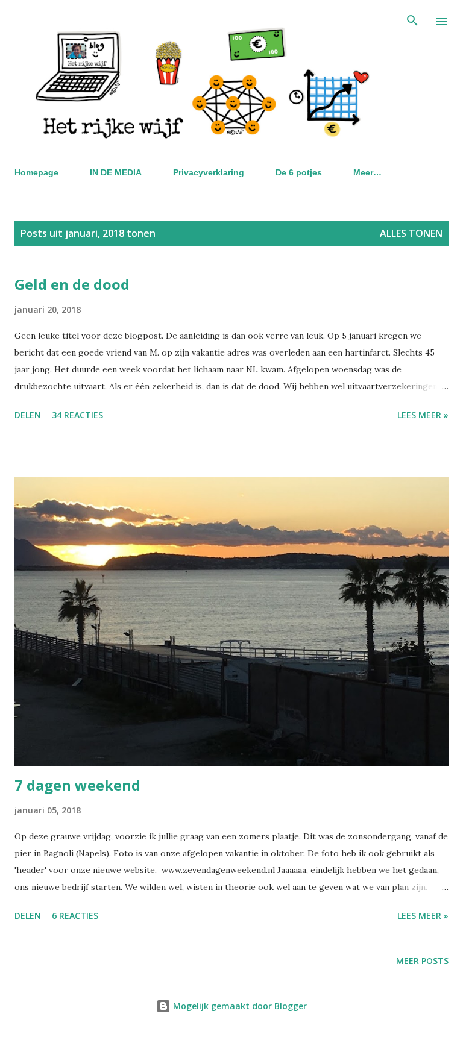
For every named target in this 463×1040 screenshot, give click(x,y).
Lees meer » (423, 415)
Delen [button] (27, 415)
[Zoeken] (412, 21)
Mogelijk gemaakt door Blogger (239, 1006)
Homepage (36, 172)
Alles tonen (411, 233)
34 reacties (77, 415)
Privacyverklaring (208, 172)
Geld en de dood (72, 284)
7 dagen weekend (77, 785)
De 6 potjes (299, 172)
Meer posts (422, 960)
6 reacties (75, 915)
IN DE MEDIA (116, 172)
